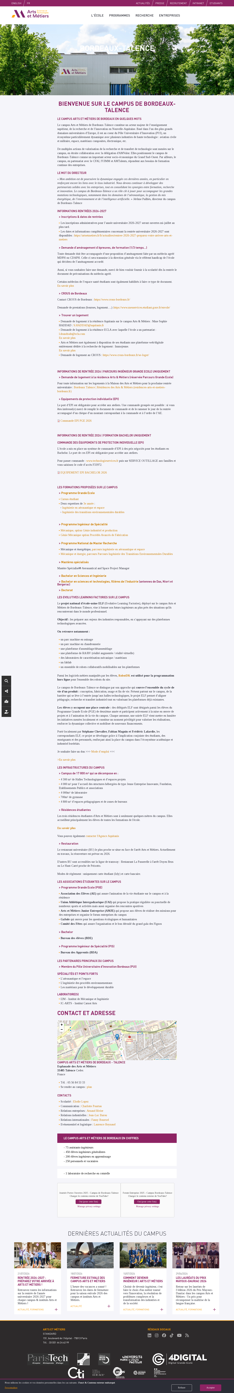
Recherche (144, 15)
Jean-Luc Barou (98, 1115)
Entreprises (169, 15)
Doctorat (67, 590)
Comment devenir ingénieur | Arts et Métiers (143, 1279)
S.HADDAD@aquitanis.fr (89, 325)
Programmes (119, 15)
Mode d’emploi (100, 751)
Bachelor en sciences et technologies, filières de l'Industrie (99, 581)
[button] (117, 1037)
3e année (88, 503)
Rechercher (6, 681)
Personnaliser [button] (11, 1387)
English (16, 3)
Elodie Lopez (81, 1101)
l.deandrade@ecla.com (72, 333)
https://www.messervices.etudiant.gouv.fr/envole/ (142, 307)
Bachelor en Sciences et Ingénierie (83, 575)
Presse (159, 3)
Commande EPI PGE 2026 (76, 420)
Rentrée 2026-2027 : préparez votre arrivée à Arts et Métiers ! (36, 1281)
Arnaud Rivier (95, 1110)
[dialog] (117, 1386)
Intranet (198, 3)
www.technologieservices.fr (102, 460)
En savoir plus (65, 285)
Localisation (6, 701)
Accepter (210, 1387)
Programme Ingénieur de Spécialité (84, 524)
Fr (28, 3)
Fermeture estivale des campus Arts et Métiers (88, 1279)
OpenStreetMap (165, 1059)
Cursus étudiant (70, 499)
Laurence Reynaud (104, 1124)
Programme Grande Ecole (78, 493)
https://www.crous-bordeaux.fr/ (112, 299)
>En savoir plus (66, 759)
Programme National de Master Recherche (89, 543)
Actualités (143, 3)
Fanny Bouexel (100, 1119)
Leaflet (157, 1059)
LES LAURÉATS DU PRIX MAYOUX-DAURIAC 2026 (191, 1279)
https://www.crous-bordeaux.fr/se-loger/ (126, 355)
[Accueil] (30, 13)
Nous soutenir (6, 712)
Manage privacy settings (89, 1206)
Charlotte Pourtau (91, 1106)
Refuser (181, 1387)
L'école (97, 15)
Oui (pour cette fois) (88, 1201)
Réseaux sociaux (6, 691)
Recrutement (178, 3)
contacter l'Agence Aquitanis (102, 836)
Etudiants (216, 3)
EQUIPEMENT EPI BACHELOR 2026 (83, 472)
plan (89, 1087)
